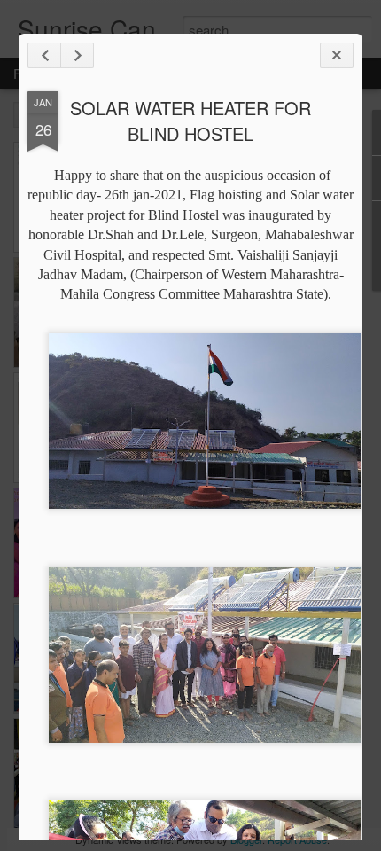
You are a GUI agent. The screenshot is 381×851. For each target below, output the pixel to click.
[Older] (77, 55)
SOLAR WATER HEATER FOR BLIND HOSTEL (190, 120)
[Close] (337, 55)
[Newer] (44, 55)
